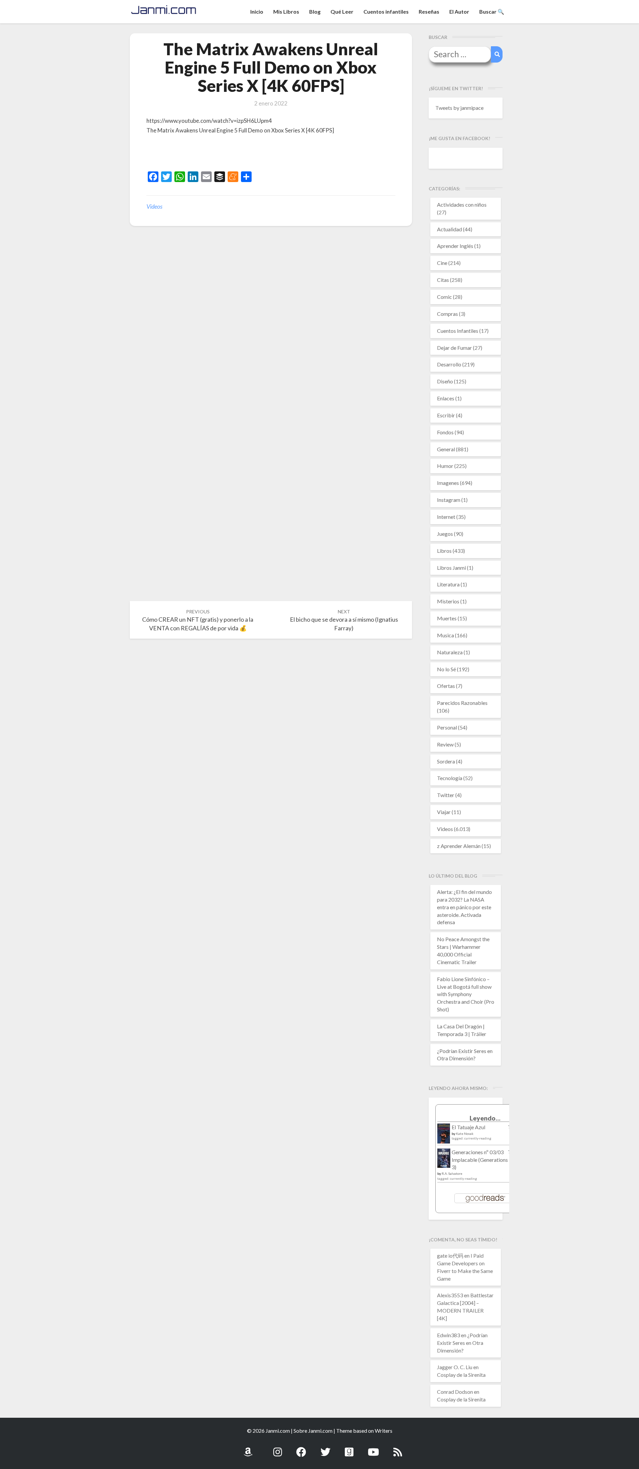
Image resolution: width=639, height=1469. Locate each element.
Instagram (448, 500)
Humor (445, 466)
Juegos (445, 533)
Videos (154, 206)
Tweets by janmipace (459, 108)
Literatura (448, 584)
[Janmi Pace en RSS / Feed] (398, 1448)
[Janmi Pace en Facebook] (301, 1448)
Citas (443, 280)
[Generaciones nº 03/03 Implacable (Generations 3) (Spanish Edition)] (443, 1160)
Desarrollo (449, 364)
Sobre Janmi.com (313, 1430)
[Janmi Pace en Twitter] (325, 1448)
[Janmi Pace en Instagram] (278, 1448)
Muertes (447, 618)
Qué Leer (341, 11)
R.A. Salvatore (452, 1173)
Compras (447, 314)
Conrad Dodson (455, 1391)
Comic (444, 297)
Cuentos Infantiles (457, 330)
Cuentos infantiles (386, 11)
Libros (444, 550)
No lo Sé (446, 669)
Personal (447, 727)
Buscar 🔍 (491, 11)
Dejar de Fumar (454, 347)
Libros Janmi (451, 567)
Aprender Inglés (455, 246)
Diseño (445, 381)
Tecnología (449, 778)
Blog (314, 11)
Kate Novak (465, 1134)
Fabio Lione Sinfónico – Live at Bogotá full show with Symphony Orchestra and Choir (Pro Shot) (465, 994)
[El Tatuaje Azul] (443, 1137)
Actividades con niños (462, 204)
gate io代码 (450, 1255)
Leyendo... (485, 1118)
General (446, 449)
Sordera (446, 761)
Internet (446, 517)
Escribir (446, 415)
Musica (445, 635)
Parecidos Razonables (462, 703)
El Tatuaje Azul (468, 1127)
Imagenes (448, 483)
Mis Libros (286, 11)
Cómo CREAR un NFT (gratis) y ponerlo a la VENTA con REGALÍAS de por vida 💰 (197, 620)
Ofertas (446, 686)
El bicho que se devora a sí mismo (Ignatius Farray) (344, 620)
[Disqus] (271, 334)
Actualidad (449, 229)
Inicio (256, 11)
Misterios (448, 601)
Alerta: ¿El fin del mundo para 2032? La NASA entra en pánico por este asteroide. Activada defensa (464, 907)
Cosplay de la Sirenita (461, 1374)
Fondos (445, 432)
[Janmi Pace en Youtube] (373, 1448)
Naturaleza (450, 652)
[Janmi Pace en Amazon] (248, 1448)
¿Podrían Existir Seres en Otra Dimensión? (462, 1343)
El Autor (459, 11)
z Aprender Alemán (459, 846)
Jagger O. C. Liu (454, 1367)
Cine (442, 263)
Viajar (444, 812)
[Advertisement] (224, 154)
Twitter (445, 795)
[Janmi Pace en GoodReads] (349, 1448)
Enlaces (445, 398)
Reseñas (429, 11)
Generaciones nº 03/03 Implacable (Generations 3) (480, 1159)
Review (445, 744)
